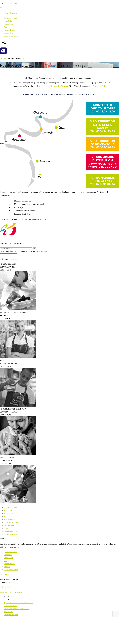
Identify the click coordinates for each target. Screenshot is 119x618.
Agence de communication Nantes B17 (18, 603)
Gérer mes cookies (11, 615)
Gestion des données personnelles (16, 609)
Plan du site (8, 612)
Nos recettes (8, 33)
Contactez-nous (6, 574)
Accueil (3, 58)
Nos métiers (8, 24)
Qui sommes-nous (10, 18)
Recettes (7, 567)
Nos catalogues (9, 30)
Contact (7, 528)
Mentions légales (10, 606)
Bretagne (64, 86)
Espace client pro (10, 13)
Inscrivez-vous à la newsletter (11, 592)
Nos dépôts (8, 21)
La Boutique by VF (11, 531)
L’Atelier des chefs (11, 36)
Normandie (55, 86)
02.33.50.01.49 (5, 587)
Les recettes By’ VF (11, 525)
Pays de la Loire (99, 86)
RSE (5, 27)
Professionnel (11, 3)
